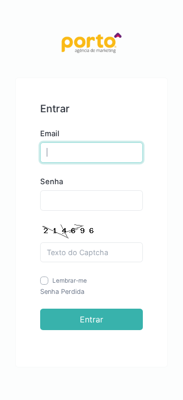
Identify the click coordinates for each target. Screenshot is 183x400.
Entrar (91, 319)
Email (49, 133)
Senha (51, 181)
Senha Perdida (62, 291)
